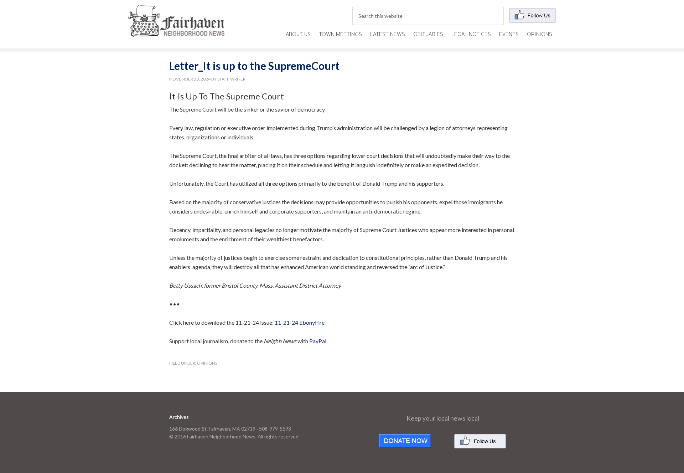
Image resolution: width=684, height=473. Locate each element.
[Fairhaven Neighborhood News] (176, 31)
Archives (179, 417)
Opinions (207, 363)
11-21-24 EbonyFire (300, 322)
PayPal (317, 341)
